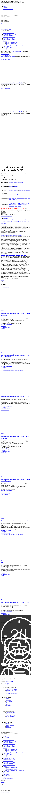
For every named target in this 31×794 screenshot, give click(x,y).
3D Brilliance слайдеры (9, 699)
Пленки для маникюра (11, 42)
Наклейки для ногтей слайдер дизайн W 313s (12, 83)
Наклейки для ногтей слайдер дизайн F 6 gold (15, 396)
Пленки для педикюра (11, 43)
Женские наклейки (13, 190)
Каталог (8, 726)
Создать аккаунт (5, 792)
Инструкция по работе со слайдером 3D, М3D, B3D (16, 221)
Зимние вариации (10, 713)
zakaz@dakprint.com (9, 683)
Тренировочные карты (11, 693)
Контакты (8, 727)
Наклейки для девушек (24, 190)
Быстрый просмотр (5, 327)
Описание (5, 218)
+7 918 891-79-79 (10, 681)
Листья (14, 194)
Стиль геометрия (10, 715)
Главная (2, 56)
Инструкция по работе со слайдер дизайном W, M (15, 219)
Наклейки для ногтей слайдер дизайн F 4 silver (15, 521)
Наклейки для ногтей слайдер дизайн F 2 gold (15, 602)
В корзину (3, 213)
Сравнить (5, 776)
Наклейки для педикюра (15, 206)
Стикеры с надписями (9, 706)
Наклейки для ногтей (22, 204)
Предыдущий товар (5, 59)
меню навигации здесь (17, 51)
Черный (16, 186)
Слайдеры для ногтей (9, 56)
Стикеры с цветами (9, 703)
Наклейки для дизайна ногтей (16, 203)
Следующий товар (5, 88)
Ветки (10, 194)
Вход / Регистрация (8, 778)
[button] (3, 326)
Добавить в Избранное (6, 216)
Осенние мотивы (10, 716)
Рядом (2, 310)
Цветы (18, 194)
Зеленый (11, 186)
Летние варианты (10, 712)
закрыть (2, 782)
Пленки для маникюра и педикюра (15, 45)
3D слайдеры (9, 701)
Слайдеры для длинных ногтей (16, 198)
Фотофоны (9, 691)
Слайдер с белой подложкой (16, 182)
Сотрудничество (10, 725)
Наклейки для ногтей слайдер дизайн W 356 (12, 111)
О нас (7, 723)
